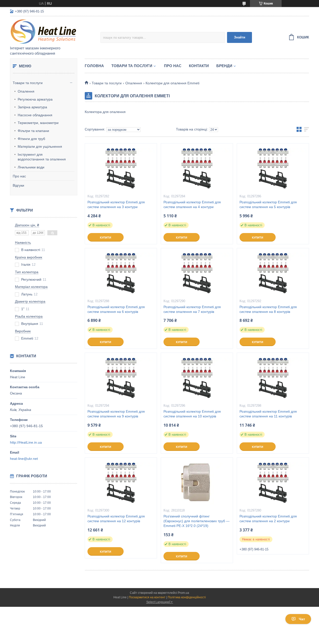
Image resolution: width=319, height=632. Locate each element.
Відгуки (18, 185)
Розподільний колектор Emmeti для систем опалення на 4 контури (192, 204)
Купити (105, 237)
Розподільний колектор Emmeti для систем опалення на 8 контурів (268, 309)
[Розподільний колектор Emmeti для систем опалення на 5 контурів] (272, 168)
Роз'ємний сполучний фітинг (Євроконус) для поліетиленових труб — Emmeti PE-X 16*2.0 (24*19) (196, 521)
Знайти (239, 37)
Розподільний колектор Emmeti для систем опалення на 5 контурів (268, 204)
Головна (94, 66)
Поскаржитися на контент (147, 597)
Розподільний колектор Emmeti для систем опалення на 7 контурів (192, 309)
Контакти (199, 66)
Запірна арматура (32, 107)
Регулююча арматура (35, 99)
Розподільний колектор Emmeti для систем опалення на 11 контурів (268, 413)
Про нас (19, 176)
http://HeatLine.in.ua (26, 442)
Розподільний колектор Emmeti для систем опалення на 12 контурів (116, 518)
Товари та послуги (28, 83)
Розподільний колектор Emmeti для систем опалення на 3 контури (116, 204)
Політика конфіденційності (187, 597)
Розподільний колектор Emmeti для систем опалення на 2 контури (268, 518)
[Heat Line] (53, 31)
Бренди (224, 66)
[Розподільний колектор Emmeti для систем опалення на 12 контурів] (120, 482)
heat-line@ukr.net (24, 459)
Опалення (26, 91)
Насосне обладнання (35, 115)
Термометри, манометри (38, 123)
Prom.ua (183, 593)
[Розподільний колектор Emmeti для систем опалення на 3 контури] (120, 168)
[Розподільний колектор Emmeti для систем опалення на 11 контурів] (272, 377)
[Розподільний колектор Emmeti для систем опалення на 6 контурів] (120, 273)
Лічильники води (31, 167)
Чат (302, 619)
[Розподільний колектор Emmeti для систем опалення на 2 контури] (272, 482)
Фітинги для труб (31, 139)
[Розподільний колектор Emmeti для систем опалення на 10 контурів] (196, 377)
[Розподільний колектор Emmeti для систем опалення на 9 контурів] (120, 377)
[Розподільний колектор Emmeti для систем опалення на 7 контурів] (196, 273)
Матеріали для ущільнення (40, 146)
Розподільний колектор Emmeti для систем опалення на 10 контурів (192, 413)
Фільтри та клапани (33, 131)
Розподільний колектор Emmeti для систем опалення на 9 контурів (116, 413)
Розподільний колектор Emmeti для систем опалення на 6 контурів (116, 309)
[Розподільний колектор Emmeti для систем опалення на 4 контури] (196, 168)
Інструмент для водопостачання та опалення (42, 156)
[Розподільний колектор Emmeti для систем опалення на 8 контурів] (272, 273)
